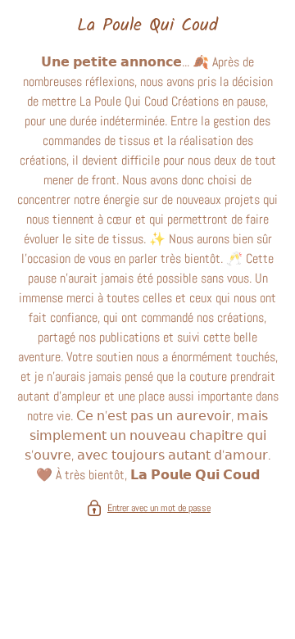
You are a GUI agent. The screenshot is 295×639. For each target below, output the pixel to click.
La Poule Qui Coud (147, 26)
